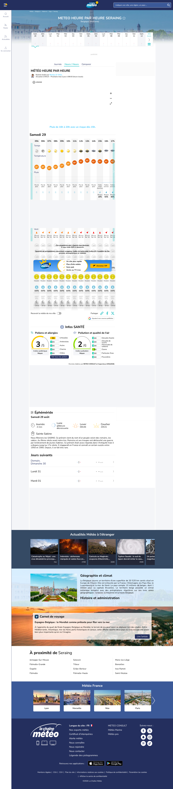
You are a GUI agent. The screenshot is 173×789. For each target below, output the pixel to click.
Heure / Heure (72, 64)
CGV (61, 772)
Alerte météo (76, 738)
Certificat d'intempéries (81, 734)
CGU (55, 772)
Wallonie (44, 11)
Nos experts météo (79, 729)
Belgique (37, 11)
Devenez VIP (102, 266)
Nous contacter (76, 751)
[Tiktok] (149, 743)
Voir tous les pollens (59, 357)
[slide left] (32, 171)
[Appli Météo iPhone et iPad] (96, 763)
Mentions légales (44, 772)
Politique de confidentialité (116, 772)
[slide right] (114, 171)
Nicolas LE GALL (56, 75)
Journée (58, 64)
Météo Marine (115, 729)
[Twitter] (149, 730)
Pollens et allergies (46, 333)
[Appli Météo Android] (114, 763)
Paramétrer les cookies (138, 772)
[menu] (6, 5)
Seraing (55, 11)
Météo (31, 11)
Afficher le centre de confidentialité (93, 776)
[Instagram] (149, 737)
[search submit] (168, 5)
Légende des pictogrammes (83, 755)
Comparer (86, 64)
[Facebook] (143, 730)
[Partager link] (101, 313)
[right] (153, 549)
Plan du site (69, 772)
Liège (50, 11)
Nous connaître (76, 742)
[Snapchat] (143, 737)
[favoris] (124, 18)
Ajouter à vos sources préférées (102, 318)
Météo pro (113, 734)
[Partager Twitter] (112, 313)
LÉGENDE (39, 82)
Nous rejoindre (76, 746)
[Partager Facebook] (107, 313)
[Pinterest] (143, 743)
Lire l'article (142, 636)
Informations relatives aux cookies (90, 772)
